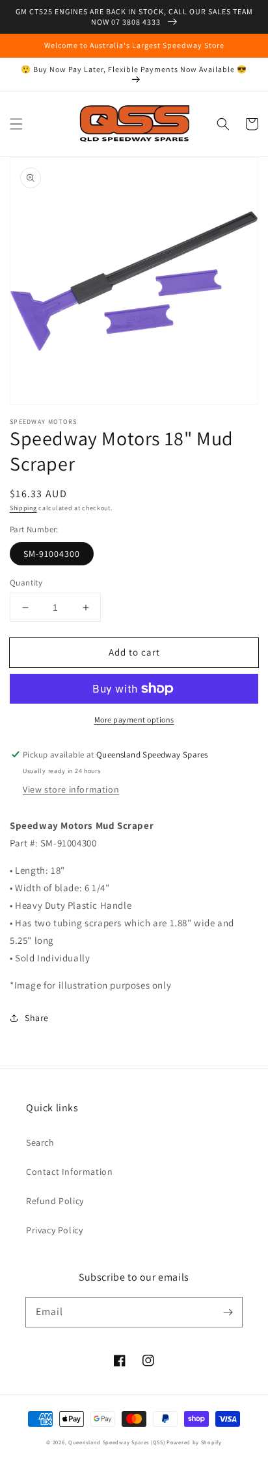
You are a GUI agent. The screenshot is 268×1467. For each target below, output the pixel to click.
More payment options (134, 719)
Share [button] (37, 1018)
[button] (16, 124)
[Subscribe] (227, 1312)
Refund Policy (55, 1201)
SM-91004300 (51, 554)
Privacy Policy (54, 1230)
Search (40, 1142)
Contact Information (69, 1171)
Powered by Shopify (194, 1442)
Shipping (23, 508)
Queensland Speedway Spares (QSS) (116, 1442)
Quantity (26, 582)
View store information (71, 789)
